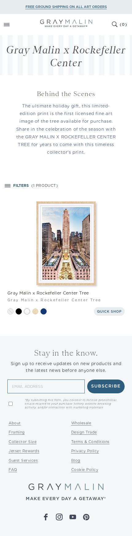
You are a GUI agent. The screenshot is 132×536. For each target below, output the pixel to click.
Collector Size (23, 441)
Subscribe (106, 386)
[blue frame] (44, 311)
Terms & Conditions (90, 441)
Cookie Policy (85, 469)
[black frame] (19, 311)
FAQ (13, 469)
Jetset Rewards (24, 451)
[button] (13, 24)
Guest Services (23, 460)
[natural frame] (35, 311)
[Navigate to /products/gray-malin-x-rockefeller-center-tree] (66, 243)
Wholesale (81, 423)
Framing (17, 432)
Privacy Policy (85, 451)
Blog (75, 460)
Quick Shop (109, 311)
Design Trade (84, 432)
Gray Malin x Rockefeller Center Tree (48, 293)
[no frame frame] (10, 311)
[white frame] (27, 311)
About (15, 423)
